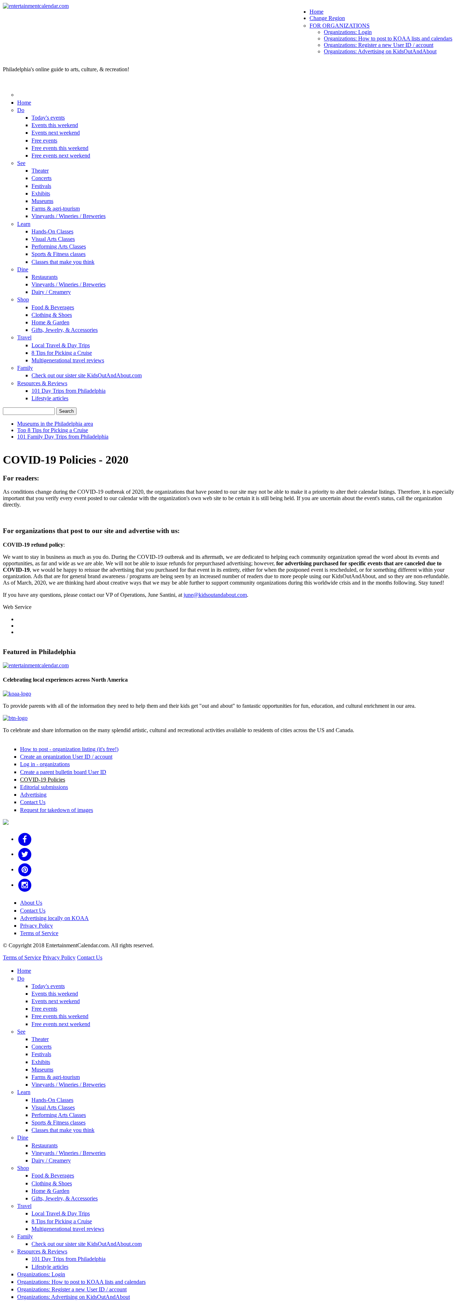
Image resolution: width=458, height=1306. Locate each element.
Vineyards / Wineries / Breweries (68, 216)
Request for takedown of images (56, 810)
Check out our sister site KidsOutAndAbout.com (86, 375)
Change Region (327, 18)
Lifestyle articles (49, 398)
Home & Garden (50, 322)
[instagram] (25, 885)
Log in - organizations (45, 764)
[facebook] (25, 839)
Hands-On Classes (52, 231)
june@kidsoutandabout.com (215, 595)
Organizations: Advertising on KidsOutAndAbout (380, 51)
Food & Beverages (52, 307)
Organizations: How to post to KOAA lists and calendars (388, 38)
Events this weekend (54, 125)
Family (25, 368)
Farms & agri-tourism (55, 208)
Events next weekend (55, 133)
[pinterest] (25, 869)
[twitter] (25, 854)
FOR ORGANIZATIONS (340, 26)
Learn (23, 224)
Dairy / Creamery (51, 292)
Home (316, 12)
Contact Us (32, 802)
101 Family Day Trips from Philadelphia (62, 437)
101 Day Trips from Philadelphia (68, 391)
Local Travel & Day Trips (60, 345)
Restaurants (44, 277)
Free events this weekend (59, 148)
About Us (31, 903)
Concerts (41, 178)
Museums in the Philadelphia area (55, 424)
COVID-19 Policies (42, 780)
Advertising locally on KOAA (54, 918)
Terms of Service (39, 933)
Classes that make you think (62, 262)
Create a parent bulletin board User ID (63, 772)
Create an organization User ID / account (66, 757)
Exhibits (40, 193)
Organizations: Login (348, 32)
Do (20, 110)
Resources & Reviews (42, 383)
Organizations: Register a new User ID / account (378, 45)
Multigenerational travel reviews (67, 360)
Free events (44, 140)
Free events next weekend (60, 156)
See (21, 163)
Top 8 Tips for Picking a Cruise (52, 430)
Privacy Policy (36, 926)
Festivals (41, 186)
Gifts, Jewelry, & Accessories (64, 330)
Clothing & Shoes (51, 315)
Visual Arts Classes (53, 239)
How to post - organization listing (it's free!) (69, 749)
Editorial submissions (44, 787)
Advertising (33, 795)
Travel (24, 337)
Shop (23, 299)
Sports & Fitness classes (58, 254)
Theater (40, 171)
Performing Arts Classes (58, 246)
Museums (42, 201)
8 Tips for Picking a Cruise (61, 353)
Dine (22, 269)
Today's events (48, 118)
